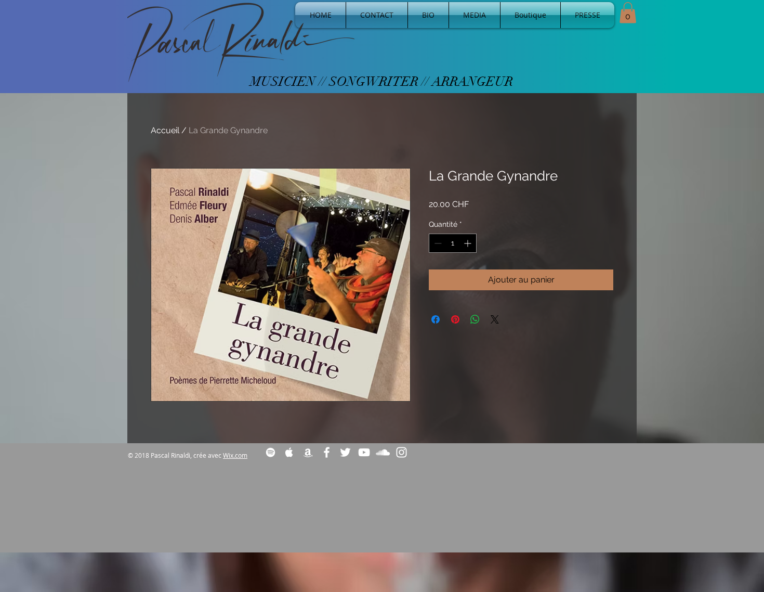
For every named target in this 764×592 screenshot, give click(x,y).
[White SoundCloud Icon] (383, 452)
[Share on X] (495, 319)
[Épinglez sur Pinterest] (455, 319)
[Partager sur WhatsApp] (475, 319)
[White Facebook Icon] (327, 452)
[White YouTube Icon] (364, 452)
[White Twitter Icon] (345, 452)
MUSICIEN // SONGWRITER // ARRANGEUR (381, 81)
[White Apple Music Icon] (289, 452)
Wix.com (235, 455)
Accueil (165, 130)
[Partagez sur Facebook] (435, 319)
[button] (628, 12)
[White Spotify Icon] (271, 452)
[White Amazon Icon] (308, 452)
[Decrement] (436, 243)
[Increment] (468, 243)
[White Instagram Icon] (401, 452)
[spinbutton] (452, 243)
